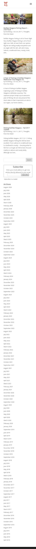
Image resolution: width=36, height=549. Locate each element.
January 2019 (8, 445)
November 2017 (9, 488)
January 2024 (8, 279)
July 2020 (6, 408)
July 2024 (6, 261)
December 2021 (9, 356)
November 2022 (9, 322)
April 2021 (7, 380)
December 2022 (9, 319)
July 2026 (6, 190)
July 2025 (6, 227)
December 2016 (9, 515)
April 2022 (7, 344)
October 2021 (8, 362)
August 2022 (8, 331)
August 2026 (8, 187)
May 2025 (7, 233)
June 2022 (7, 337)
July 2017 (6, 500)
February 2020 (8, 423)
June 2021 (7, 374)
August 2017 (8, 497)
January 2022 (8, 353)
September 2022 (9, 328)
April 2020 (7, 417)
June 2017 (7, 503)
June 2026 (7, 193)
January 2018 (8, 482)
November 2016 (9, 518)
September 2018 (9, 457)
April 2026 (7, 199)
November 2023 (9, 285)
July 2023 (6, 298)
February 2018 (8, 479)
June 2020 (7, 411)
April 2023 (7, 307)
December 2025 (9, 212)
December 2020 (9, 393)
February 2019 (8, 442)
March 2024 (7, 273)
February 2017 (8, 512)
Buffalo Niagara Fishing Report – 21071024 (16, 29)
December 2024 (9, 245)
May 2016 (7, 537)
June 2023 (7, 301)
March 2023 (7, 310)
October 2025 (8, 218)
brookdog (9, 32)
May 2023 (7, 304)
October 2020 (8, 399)
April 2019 (7, 436)
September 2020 (9, 402)
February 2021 (8, 387)
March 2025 (7, 239)
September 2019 (9, 429)
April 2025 (7, 236)
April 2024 (7, 270)
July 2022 (6, 334)
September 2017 (9, 494)
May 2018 (7, 469)
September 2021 (9, 365)
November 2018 (9, 451)
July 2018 (6, 463)
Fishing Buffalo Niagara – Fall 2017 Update (17, 129)
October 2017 (8, 491)
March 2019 (7, 439)
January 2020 (8, 426)
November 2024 (9, 249)
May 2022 (7, 341)
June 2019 (7, 433)
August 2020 (8, 405)
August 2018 (8, 460)
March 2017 (7, 509)
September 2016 (9, 525)
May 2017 (7, 506)
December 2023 (9, 282)
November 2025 (9, 215)
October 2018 (8, 454)
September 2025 (9, 221)
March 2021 (7, 383)
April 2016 (7, 540)
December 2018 (9, 448)
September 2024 (9, 255)
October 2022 (8, 325)
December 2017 (9, 485)
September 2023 (9, 291)
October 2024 (8, 252)
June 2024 (7, 264)
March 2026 (7, 203)
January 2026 (8, 209)
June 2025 (7, 230)
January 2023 (8, 316)
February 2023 (8, 313)
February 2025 (8, 242)
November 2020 (9, 396)
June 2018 (7, 466)
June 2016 (7, 534)
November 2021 (9, 359)
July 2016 (6, 531)
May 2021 (7, 377)
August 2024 (8, 258)
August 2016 (8, 528)
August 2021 (8, 368)
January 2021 (8, 390)
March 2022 (7, 347)
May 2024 (7, 267)
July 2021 (6, 371)
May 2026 (7, 196)
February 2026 (8, 206)
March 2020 (7, 420)
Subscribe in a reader (11, 179)
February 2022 (8, 350)
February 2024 (8, 276)
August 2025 (8, 224)
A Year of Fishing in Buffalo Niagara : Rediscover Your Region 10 (17, 79)
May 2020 (7, 414)
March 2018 (7, 476)
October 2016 (8, 522)
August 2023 (8, 295)
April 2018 (7, 472)
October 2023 (8, 288)
